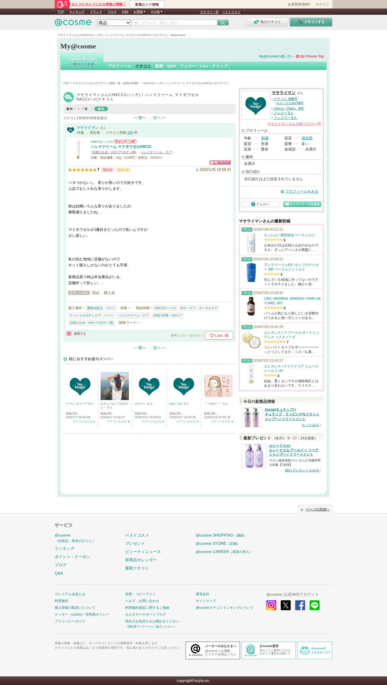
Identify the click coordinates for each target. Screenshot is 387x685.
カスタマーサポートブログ (145, 614)
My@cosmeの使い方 (275, 56)
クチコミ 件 (285, 99)
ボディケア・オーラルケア (199, 308)
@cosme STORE (218, 543)
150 (130, 133)
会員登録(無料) (299, 4)
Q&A (125, 11)
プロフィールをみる (301, 191)
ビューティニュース (143, 551)
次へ (157, 117)
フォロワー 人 (285, 118)
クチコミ (143, 66)
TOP (61, 11)
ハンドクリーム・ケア (156, 152)
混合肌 (306, 138)
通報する (77, 333)
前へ (142, 117)
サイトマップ (206, 601)
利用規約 (61, 601)
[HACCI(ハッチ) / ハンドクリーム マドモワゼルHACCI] (78, 157)
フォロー (188, 66)
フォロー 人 (284, 113)
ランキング (77, 11)
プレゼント (135, 543)
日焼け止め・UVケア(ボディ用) (114, 152)
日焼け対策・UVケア (167, 315)
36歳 (265, 138)
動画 (159, 66)
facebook (300, 605)
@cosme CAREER (224, 551)
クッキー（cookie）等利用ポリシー (82, 614)
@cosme (75, 538)
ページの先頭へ (317, 509)
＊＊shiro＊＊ (213, 403)
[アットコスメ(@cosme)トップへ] (73, 24)
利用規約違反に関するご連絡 (147, 608)
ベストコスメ (231, 12)
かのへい (141, 403)
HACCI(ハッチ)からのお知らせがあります (125, 141)
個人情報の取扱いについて (75, 608)
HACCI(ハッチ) (101, 141)
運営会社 (202, 594)
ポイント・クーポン (72, 556)
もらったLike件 (290, 103)
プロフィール (119, 66)
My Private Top (312, 56)
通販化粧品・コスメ (101, 308)
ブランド (96, 11)
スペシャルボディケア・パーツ (91, 315)
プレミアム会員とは (70, 594)
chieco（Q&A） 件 (289, 108)
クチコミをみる (82, 421)
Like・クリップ (214, 66)
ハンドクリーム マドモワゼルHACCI (121, 146)
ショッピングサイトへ (220, 162)
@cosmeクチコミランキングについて (225, 608)
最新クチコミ (137, 568)
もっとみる (310, 425)
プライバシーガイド (70, 621)
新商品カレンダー (141, 560)
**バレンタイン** (77, 403)
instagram (271, 605)
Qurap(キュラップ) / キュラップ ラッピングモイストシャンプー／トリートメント (292, 414)
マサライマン (87, 127)
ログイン (322, 4)
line (315, 605)
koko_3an (176, 403)
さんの (293, 124)
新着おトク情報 (147, 5)
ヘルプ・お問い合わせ (142, 601)
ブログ (112, 11)
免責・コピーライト (140, 594)
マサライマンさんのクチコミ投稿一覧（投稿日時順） (107, 83)
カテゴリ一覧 (209, 12)
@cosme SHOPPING (221, 535)
